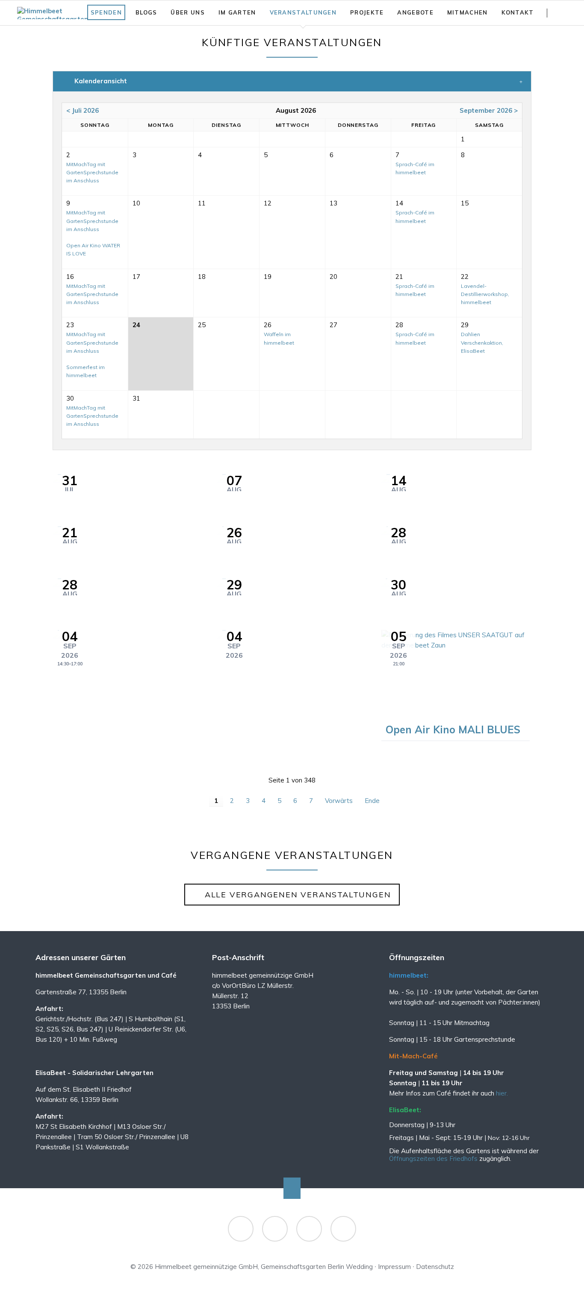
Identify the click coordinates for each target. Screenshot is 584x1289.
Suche (563, 12)
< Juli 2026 (82, 110)
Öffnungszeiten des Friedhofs (434, 1158)
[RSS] (309, 1229)
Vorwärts (339, 801)
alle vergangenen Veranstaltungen (296, 894)
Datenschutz (435, 1267)
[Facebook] (241, 1229)
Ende (372, 801)
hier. (502, 1093)
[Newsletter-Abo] (343, 1229)
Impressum (394, 1267)
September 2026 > (489, 110)
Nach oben (292, 1188)
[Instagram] (275, 1229)
